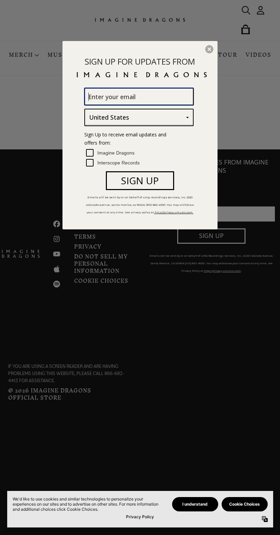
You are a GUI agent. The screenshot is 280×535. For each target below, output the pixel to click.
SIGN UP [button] (140, 180)
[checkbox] (140, 153)
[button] (209, 49)
